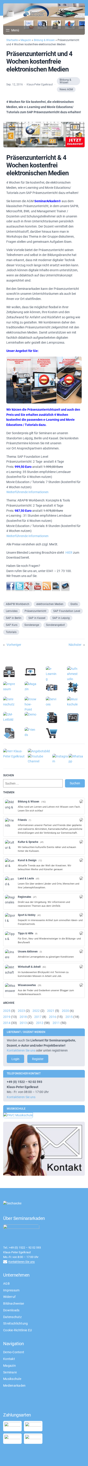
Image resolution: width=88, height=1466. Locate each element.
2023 (21, 1011)
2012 (39, 1023)
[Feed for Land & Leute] (81, 878)
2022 (36, 1011)
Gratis (74, 604)
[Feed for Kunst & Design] (81, 860)
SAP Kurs (11, 625)
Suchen (75, 783)
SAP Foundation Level (66, 611)
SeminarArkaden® (47, 201)
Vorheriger (14, 644)
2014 (6, 1023)
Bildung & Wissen (44, 40)
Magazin (26, 40)
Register (38, 1059)
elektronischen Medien (49, 604)
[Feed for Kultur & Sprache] (81, 842)
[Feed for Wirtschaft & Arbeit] (81, 966)
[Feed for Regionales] (81, 896)
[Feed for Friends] (81, 820)
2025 (6, 1011)
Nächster (75, 644)
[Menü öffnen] (12, 30)
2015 (69, 1017)
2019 (6, 1017)
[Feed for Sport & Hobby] (81, 915)
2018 (23, 1017)
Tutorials (11, 632)
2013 (23, 1023)
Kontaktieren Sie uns (21, 1050)
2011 (56, 1023)
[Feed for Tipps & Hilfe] (81, 933)
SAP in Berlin (13, 618)
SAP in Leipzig (61, 618)
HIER (68, 552)
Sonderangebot (55, 625)
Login (15, 1059)
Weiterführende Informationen (27, 492)
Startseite (12, 40)
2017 (38, 1017)
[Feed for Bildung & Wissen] (81, 801)
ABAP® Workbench (17, 604)
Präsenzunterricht (35, 611)
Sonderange (31, 625)
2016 (52, 1017)
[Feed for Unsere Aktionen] (81, 951)
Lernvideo (12, 611)
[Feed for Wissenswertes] (81, 985)
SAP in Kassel (36, 618)
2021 (50, 1011)
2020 (65, 1011)
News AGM (66, 89)
